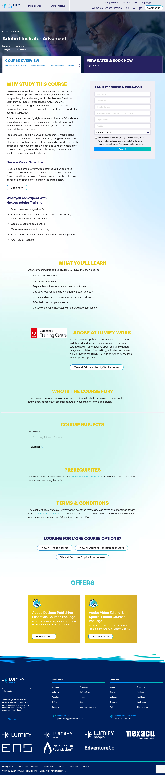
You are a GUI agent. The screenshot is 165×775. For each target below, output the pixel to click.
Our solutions (58, 5)
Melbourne (114, 697)
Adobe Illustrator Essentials (85, 476)
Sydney (113, 692)
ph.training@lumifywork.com (70, 718)
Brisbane (113, 702)
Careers (55, 707)
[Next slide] (80, 65)
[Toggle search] (134, 7)
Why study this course (15, 66)
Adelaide (140, 692)
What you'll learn (37, 66)
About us (97, 7)
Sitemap (86, 766)
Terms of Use (49, 766)
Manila (112, 687)
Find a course (34, 5)
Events (118, 7)
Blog (126, 7)
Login (148, 2)
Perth (112, 707)
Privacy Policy (8, 766)
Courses (6, 31)
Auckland (141, 697)
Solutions (56, 692)
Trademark (73, 766)
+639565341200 (130, 2)
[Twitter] (15, 718)
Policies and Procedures (28, 766)
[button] (41, 64)
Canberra (141, 687)
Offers (108, 7)
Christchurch (142, 707)
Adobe (16, 31)
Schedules (84, 687)
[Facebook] (9, 718)
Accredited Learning (88, 707)
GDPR (61, 766)
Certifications (85, 692)
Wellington (141, 702)
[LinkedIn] (3, 718)
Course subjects (56, 66)
